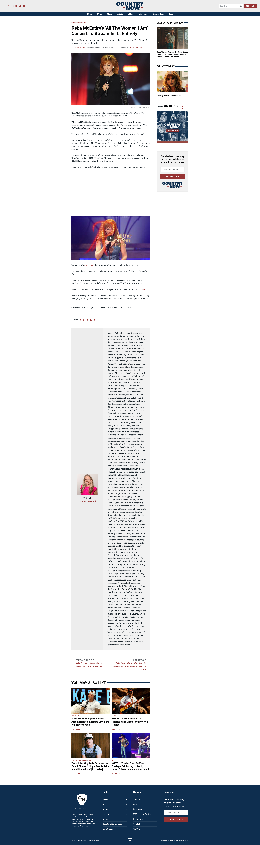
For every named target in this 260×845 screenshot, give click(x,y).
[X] (133, 47)
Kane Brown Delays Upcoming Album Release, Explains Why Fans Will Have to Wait (90, 721)
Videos (131, 14)
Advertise (163, 841)
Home (89, 14)
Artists (120, 14)
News (99, 14)
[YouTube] (16, 6)
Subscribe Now (173, 176)
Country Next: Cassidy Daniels (169, 96)
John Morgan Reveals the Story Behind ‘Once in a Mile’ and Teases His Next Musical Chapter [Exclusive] (172, 54)
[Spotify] (24, 6)
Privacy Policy (172, 841)
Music (109, 14)
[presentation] (91, 701)
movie (142, 289)
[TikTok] (20, 6)
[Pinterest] (137, 47)
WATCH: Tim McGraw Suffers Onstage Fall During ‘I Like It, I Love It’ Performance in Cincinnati (130, 766)
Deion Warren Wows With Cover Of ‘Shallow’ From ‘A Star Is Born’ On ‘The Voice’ (129, 666)
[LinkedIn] (140, 47)
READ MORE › (77, 729)
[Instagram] (13, 6)
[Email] (144, 47)
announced (89, 265)
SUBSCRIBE (251, 6)
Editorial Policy (183, 841)
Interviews (143, 14)
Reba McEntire (81, 22)
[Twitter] (9, 6)
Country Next (158, 14)
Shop (171, 14)
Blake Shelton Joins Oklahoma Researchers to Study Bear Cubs (89, 664)
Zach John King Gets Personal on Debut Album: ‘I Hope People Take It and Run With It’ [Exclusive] (90, 766)
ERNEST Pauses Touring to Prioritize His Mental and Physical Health (130, 721)
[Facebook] (5, 6)
